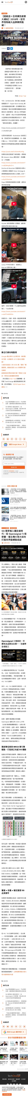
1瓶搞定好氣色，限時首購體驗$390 (4, 1049)
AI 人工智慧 (5, 528)
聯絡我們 (18, 1079)
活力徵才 (23, 1079)
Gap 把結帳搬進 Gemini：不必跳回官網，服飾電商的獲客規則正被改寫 (16, 402)
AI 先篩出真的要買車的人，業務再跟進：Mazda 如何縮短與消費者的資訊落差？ (16, 415)
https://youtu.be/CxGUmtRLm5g (13, 151)
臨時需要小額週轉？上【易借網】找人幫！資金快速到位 (4, 1062)
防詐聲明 (14, 1081)
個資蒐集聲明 (11, 471)
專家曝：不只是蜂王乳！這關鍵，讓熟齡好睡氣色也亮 (23, 1049)
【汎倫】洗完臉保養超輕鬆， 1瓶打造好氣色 (14, 1049)
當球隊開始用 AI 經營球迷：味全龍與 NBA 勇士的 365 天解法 (15, 421)
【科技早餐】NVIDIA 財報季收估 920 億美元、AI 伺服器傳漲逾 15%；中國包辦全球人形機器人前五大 (18, 491)
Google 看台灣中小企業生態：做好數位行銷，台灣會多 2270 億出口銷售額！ (14, 359)
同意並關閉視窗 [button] (7, 1094)
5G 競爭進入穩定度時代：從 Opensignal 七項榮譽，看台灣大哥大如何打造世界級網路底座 (16, 408)
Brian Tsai (22, 96)
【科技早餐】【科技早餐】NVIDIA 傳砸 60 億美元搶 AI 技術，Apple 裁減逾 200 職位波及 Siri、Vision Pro (18, 500)
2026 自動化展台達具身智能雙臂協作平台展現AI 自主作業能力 (18, 508)
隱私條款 (4, 1079)
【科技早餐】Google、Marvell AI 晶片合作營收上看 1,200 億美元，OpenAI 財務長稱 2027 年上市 (18, 517)
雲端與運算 (13, 528)
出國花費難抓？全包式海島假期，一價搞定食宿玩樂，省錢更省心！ (23, 1062)
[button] (2, 2)
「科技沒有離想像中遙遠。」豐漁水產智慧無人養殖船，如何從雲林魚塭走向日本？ (16, 427)
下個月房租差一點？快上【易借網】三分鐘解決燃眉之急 (14, 1062)
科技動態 (4, 13)
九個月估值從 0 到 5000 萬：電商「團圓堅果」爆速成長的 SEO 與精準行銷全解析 (14, 367)
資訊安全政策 (11, 1079)
